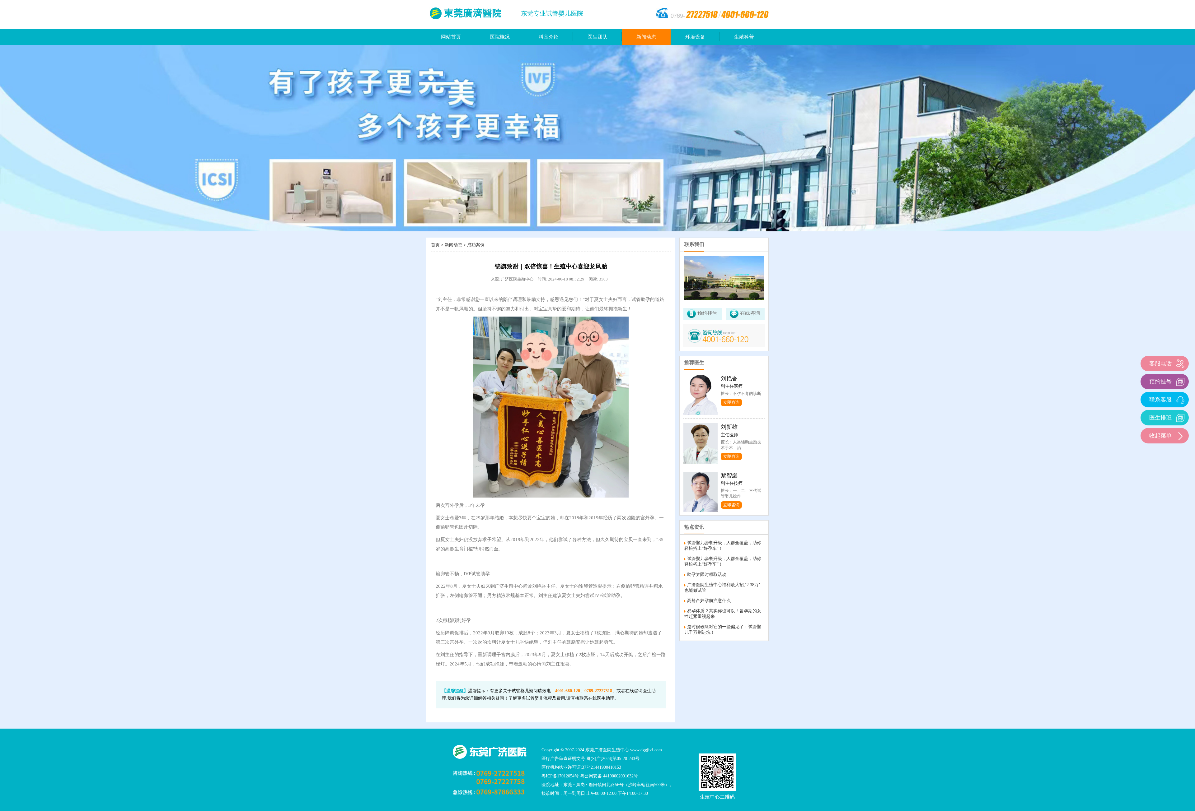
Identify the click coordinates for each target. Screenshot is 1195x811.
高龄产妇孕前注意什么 (709, 600)
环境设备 (695, 36)
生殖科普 (744, 36)
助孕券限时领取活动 (706, 574)
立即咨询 (731, 402)
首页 (435, 245)
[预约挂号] (1180, 381)
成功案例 (476, 245)
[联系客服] (1180, 399)
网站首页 (451, 36)
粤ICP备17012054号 (560, 776)
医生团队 (597, 36)
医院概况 (500, 36)
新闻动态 (646, 36)
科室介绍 (549, 36)
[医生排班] (1180, 417)
